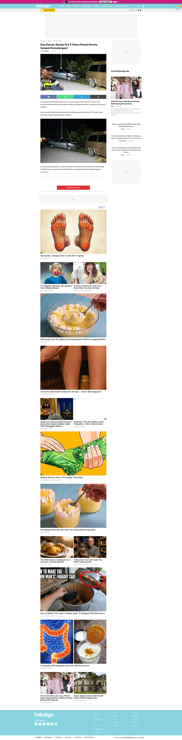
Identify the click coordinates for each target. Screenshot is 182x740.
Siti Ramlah (45, 51)
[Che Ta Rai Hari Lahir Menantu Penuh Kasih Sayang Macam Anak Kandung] (126, 88)
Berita (49, 41)
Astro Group (141, 737)
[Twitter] (134, 10)
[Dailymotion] (140, 10)
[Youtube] (138, 10)
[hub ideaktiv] (143, 5)
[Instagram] (132, 10)
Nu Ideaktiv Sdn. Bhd (127, 737)
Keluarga (43, 41)
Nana (112, 106)
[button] (138, 6)
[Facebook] (130, 10)
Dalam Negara (58, 41)
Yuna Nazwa (122, 140)
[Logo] (43, 6)
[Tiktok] (136, 10)
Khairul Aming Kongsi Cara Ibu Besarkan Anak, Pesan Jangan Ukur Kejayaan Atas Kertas (126, 150)
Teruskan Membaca (73, 187)
